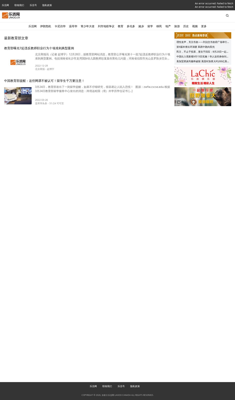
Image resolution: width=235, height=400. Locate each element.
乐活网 (5, 5)
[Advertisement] (202, 129)
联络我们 (19, 5)
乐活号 (33, 5)
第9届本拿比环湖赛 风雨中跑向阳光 (196, 46)
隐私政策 (47, 5)
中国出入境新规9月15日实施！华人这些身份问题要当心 (203, 57)
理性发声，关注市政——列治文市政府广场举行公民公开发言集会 (202, 42)
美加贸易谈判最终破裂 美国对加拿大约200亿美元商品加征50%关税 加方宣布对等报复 (202, 62)
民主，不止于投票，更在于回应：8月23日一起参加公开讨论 (203, 52)
